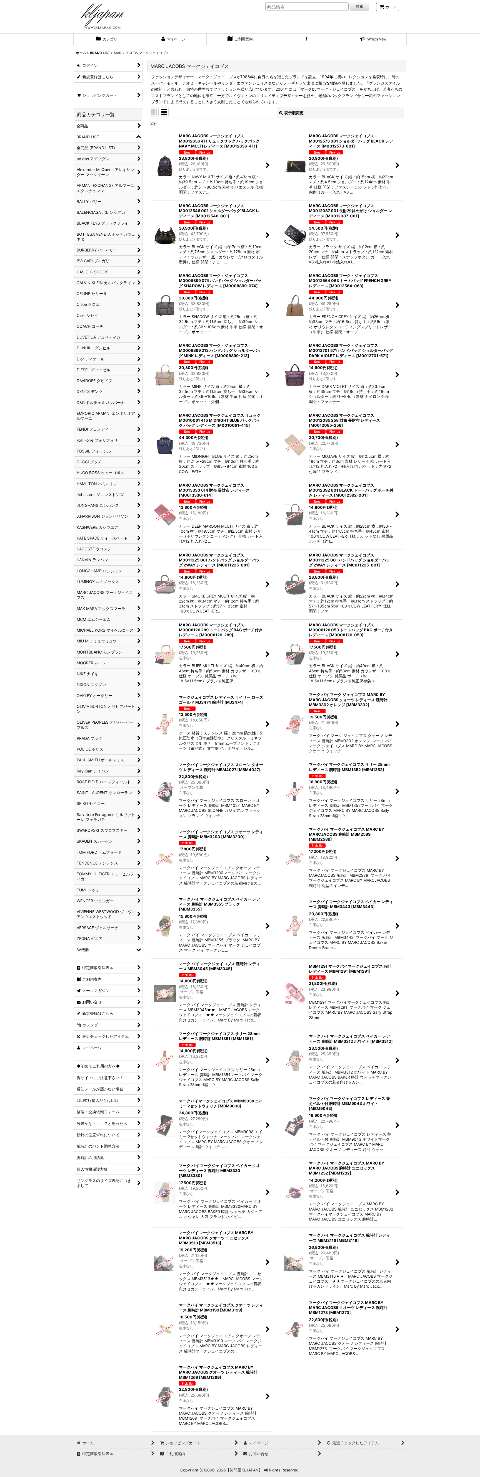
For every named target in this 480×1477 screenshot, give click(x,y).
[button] (306, 40)
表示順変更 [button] (294, 112)
